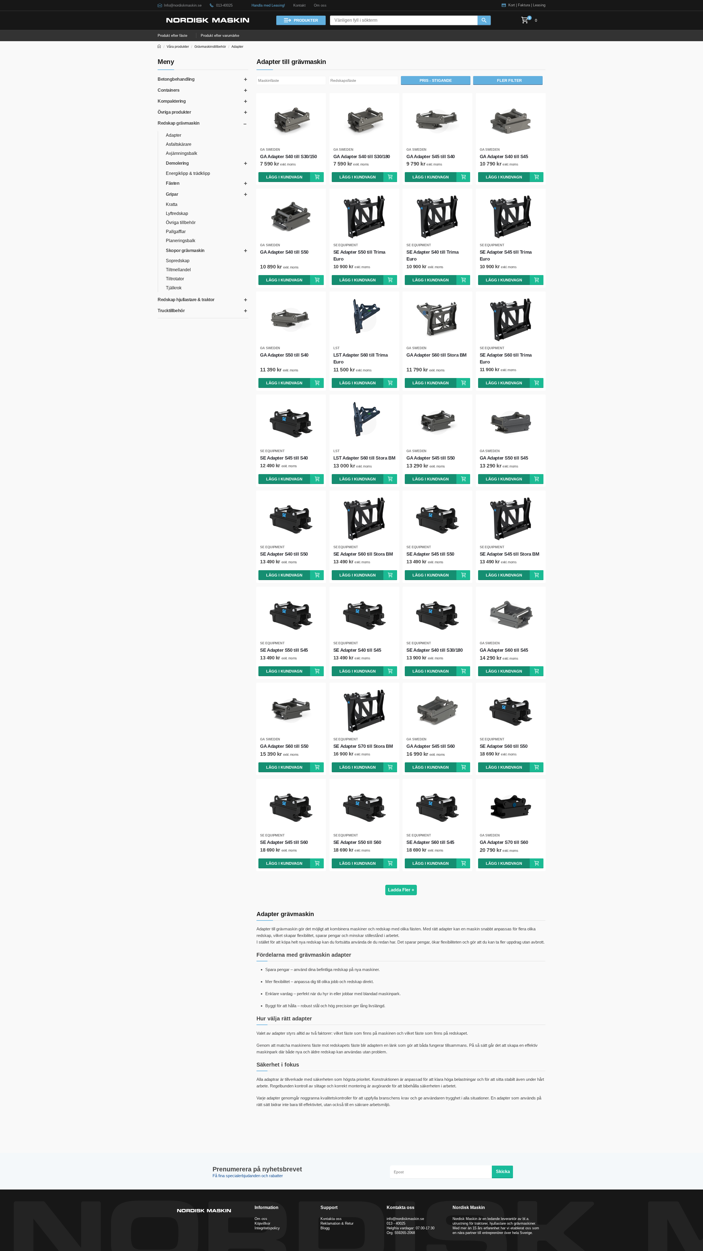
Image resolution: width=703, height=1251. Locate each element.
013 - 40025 (396, 1223)
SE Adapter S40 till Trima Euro (432, 256)
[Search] (484, 20)
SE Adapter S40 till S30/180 (434, 650)
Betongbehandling (176, 79)
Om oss (320, 5)
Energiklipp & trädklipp (188, 173)
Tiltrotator (175, 278)
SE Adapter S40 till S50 (284, 554)
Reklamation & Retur (336, 1223)
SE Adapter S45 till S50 (430, 554)
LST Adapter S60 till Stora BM (364, 458)
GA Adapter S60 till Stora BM (436, 355)
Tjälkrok (174, 288)
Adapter (237, 47)
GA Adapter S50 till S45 (504, 458)
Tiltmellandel (178, 269)
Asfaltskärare (178, 144)
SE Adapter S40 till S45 (357, 650)
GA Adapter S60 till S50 (284, 746)
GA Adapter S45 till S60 (430, 746)
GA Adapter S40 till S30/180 (361, 156)
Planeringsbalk (180, 240)
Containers (168, 90)
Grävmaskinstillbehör (210, 47)
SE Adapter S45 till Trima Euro (506, 256)
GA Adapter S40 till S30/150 (288, 156)
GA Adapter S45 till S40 (430, 156)
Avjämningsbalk (181, 153)
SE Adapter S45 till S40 (284, 458)
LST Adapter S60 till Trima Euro (360, 358)
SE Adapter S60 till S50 (504, 746)
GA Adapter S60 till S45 (504, 650)
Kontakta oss (331, 1219)
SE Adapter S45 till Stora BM (509, 554)
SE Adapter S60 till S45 (430, 842)
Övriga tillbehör (181, 222)
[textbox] (292, 80)
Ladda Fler (401, 890)
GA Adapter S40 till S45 (504, 156)
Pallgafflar (176, 231)
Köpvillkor (262, 1223)
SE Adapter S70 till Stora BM (363, 746)
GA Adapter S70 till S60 (504, 842)
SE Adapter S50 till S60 (357, 842)
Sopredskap (177, 260)
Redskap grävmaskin (178, 123)
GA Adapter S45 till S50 (430, 458)
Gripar (172, 194)
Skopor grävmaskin (185, 250)
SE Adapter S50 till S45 (284, 650)
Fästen (172, 183)
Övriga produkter (174, 112)
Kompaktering (172, 101)
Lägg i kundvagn (284, 177)
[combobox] (291, 80)
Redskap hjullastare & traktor (186, 299)
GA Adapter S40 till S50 (284, 252)
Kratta (171, 204)
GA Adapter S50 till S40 (284, 355)
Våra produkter (178, 47)
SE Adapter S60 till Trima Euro (506, 358)
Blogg (325, 1228)
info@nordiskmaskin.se (405, 1219)
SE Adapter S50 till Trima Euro (359, 256)
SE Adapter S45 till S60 (284, 842)
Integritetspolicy (267, 1228)
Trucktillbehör (171, 310)
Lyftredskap (177, 213)
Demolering (177, 163)
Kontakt (299, 5)
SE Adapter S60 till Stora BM (363, 554)
